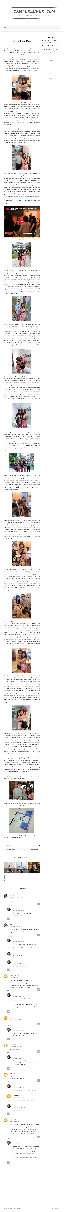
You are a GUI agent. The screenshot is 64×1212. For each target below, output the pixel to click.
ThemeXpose (17, 1208)
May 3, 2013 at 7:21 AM (18, 1097)
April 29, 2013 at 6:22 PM (16, 977)
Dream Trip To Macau (34, 870)
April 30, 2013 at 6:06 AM (16, 1046)
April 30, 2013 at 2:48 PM (19, 941)
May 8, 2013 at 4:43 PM (18, 1144)
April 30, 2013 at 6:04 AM (16, 1019)
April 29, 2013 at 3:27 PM (16, 897)
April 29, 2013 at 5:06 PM (16, 926)
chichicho (13, 1119)
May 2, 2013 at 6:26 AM (18, 1087)
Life (22, 36)
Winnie (44, 51)
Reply (38, 903)
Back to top (55, 1208)
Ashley (12, 895)
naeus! (12, 924)
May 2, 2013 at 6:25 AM (18, 963)
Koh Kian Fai (14, 975)
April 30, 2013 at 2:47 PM (19, 910)
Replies (10, 905)
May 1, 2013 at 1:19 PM (18, 955)
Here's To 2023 (22, 870)
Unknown (13, 1017)
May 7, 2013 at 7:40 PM (15, 1121)
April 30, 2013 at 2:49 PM (19, 996)
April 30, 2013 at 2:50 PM (19, 1058)
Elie (14, 908)
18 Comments (8, 845)
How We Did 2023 (10, 870)
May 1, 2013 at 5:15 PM (15, 1076)
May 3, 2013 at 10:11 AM (19, 1107)
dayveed (13, 1044)
